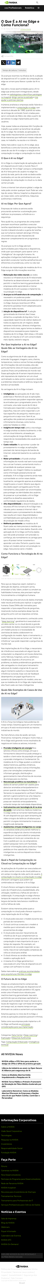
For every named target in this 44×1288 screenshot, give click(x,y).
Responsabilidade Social (11, 1148)
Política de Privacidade (11, 1269)
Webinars (5, 1227)
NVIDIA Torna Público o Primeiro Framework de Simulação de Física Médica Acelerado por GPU (21, 1084)
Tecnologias (6, 1135)
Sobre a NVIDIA (7, 1127)
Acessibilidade (15, 1275)
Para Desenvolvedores (11, 1175)
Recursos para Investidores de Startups (18, 1192)
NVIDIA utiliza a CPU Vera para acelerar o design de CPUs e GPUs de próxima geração (21, 1062)
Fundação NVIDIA (8, 1152)
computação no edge (26, 107)
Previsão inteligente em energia (18, 748)
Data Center (17, 1035)
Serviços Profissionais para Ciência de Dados (20, 1205)
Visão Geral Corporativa (11, 1131)
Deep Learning (30, 1035)
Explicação (5, 1038)
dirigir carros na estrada (22, 97)
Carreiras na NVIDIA (9, 1170)
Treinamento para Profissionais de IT (17, 1200)
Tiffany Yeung (25, 29)
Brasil (22, 1283)
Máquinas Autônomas (21, 1038)
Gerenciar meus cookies (23, 1272)
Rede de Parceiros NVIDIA (12, 1183)
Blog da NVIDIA (7, 1223)
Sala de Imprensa (8, 1218)
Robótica (29, 7)
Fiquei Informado (8, 1231)
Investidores (6, 1144)
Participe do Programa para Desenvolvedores (20, 1179)
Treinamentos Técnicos (11, 1196)
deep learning (8, 621)
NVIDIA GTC (6, 1240)
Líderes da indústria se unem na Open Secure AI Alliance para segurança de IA (22, 1069)
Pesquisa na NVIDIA (9, 1140)
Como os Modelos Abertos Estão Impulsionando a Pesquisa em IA (16, 1076)
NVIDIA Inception (8, 1187)
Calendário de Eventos (11, 1235)
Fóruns (4, 1166)
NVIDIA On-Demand (9, 1244)
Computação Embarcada (17, 1042)
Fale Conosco (17, 1278)
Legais (4, 1275)
